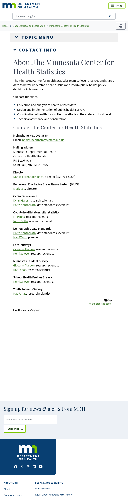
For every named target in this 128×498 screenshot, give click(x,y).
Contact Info (37, 50)
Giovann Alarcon (24, 249)
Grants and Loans (13, 495)
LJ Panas (19, 217)
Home (5, 25)
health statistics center (100, 303)
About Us (8, 489)
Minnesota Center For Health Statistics (69, 25)
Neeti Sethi (20, 221)
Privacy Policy (42, 488)
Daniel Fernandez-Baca (28, 177)
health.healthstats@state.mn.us (43, 140)
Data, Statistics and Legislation (29, 25)
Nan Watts (20, 237)
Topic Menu (37, 37)
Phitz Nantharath (24, 205)
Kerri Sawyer (21, 253)
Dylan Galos (20, 200)
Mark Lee (19, 188)
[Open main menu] (117, 5)
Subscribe (17, 428)
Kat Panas (19, 270)
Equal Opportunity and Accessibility (53, 494)
